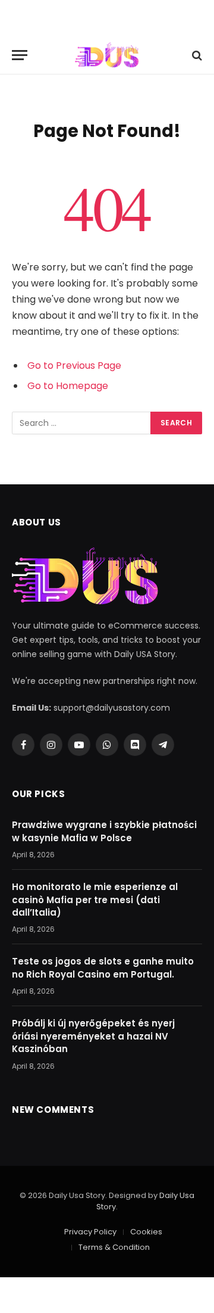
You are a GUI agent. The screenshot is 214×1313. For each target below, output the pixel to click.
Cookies (146, 1231)
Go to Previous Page (74, 365)
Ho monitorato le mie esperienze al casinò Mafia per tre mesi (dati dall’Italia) (95, 899)
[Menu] (19, 55)
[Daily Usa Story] (106, 55)
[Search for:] (82, 423)
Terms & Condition (114, 1247)
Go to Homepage (67, 386)
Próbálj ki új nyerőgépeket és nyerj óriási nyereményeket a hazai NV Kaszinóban (93, 1036)
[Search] (196, 55)
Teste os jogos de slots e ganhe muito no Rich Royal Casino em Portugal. (103, 967)
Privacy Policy (90, 1231)
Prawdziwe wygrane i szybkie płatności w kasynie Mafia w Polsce (104, 831)
